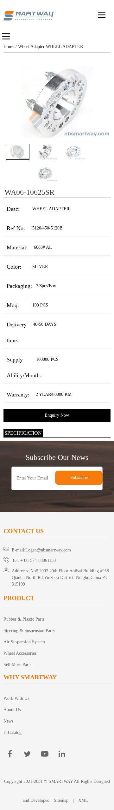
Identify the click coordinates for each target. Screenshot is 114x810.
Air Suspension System (24, 642)
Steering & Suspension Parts (28, 630)
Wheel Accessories (19, 653)
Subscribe (79, 477)
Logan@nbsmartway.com (48, 550)
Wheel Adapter (31, 46)
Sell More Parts (17, 664)
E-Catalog (12, 732)
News (8, 721)
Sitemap (61, 800)
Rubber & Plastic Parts (23, 619)
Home (8, 46)
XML (83, 800)
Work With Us (16, 698)
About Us (12, 709)
